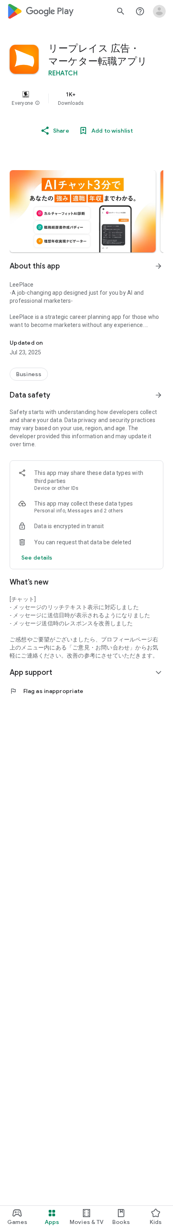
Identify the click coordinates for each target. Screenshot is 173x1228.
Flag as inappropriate (46, 691)
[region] (86, 98)
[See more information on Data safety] (158, 395)
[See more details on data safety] (37, 557)
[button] (37, 103)
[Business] (29, 374)
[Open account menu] (159, 11)
